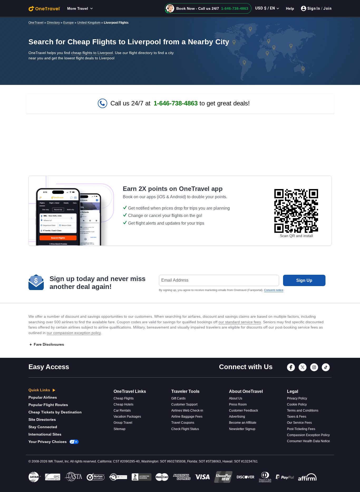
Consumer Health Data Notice (308, 441)
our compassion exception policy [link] (74, 333)
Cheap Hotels (123, 404)
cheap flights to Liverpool (92, 53)
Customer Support (184, 404)
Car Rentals (122, 410)
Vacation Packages (127, 416)
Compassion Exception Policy (308, 435)
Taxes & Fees (296, 416)
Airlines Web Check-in (187, 410)
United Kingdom (88, 23)
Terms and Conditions (302, 410)
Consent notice (273, 290)
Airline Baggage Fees (186, 416)
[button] (208, 8)
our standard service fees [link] (239, 322)
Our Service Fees (299, 423)
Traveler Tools (185, 391)
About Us (235, 398)
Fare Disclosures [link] (49, 344)
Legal (292, 391)
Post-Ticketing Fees (301, 429)
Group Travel (123, 423)
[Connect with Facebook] (291, 370)
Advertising (237, 416)
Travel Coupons (182, 423)
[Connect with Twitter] (302, 370)
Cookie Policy (297, 404)
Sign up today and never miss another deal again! (97, 283)
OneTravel (35, 23)
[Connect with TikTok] (325, 370)
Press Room (238, 404)
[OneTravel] (44, 8)
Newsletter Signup (242, 429)
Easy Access (48, 367)
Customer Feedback (243, 410)
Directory (53, 23)
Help (290, 8)
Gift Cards (178, 398)
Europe (68, 23)
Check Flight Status (185, 429)
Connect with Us (246, 367)
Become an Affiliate (242, 423)
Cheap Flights (124, 398)
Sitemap (119, 429)
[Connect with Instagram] (314, 370)
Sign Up (304, 280)
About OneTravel (246, 391)
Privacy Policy (297, 398)
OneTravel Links (130, 391)
